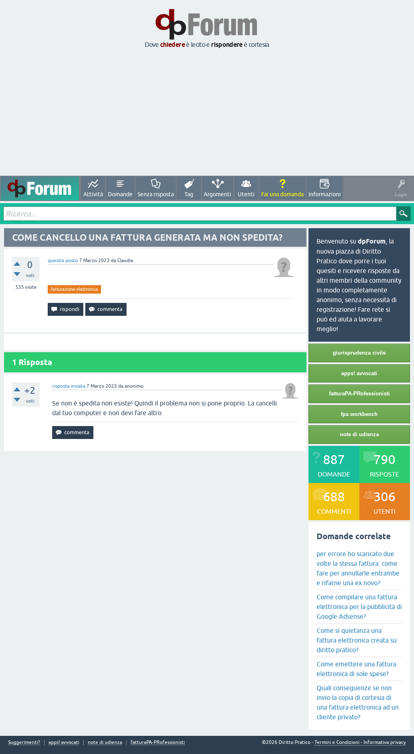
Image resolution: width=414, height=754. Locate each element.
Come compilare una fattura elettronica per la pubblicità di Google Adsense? (359, 606)
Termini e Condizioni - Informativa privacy (360, 742)
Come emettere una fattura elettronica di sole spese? (356, 668)
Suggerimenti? (24, 742)
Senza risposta (155, 194)
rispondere (227, 44)
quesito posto (63, 260)
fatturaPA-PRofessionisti (359, 394)
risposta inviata (68, 386)
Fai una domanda (282, 194)
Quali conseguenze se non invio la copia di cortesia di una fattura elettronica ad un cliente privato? (358, 702)
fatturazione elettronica (74, 289)
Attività (93, 194)
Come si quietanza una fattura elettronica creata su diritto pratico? (357, 640)
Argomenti (217, 194)
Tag (188, 194)
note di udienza (359, 434)
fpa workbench (359, 414)
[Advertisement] (207, 112)
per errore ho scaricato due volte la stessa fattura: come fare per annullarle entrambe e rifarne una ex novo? (358, 568)
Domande (120, 194)
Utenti (246, 194)
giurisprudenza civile (359, 353)
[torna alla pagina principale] (207, 37)
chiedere (172, 44)
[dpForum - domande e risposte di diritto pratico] (40, 188)
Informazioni (324, 194)
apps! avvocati (359, 373)
